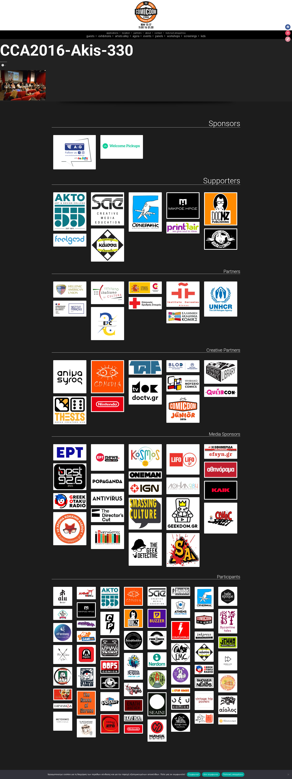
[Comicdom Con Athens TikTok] (287, 39)
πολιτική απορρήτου (176, 33)
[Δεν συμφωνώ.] (288, 774)
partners (138, 33)
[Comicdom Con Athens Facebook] (287, 27)
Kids (203, 36)
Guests (90, 36)
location (126, 33)
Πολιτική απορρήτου (233, 774)
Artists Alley (122, 36)
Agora (136, 36)
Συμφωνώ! (193, 774)
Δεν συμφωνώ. (211, 774)
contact (158, 33)
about (148, 33)
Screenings (190, 36)
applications (112, 33)
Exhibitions (104, 36)
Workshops (173, 36)
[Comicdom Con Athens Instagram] (287, 33)
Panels (159, 36)
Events (147, 36)
